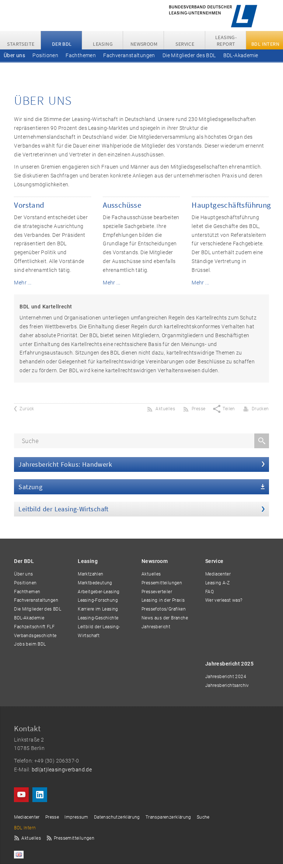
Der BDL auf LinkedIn (39, 794)
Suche (203, 817)
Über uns (14, 55)
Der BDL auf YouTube (21, 794)
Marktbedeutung (95, 582)
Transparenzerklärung (168, 817)
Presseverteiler (157, 591)
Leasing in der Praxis (163, 600)
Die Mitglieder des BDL (189, 55)
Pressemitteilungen (162, 582)
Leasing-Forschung (98, 600)
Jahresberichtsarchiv (227, 685)
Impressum (76, 817)
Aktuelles (151, 574)
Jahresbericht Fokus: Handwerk (65, 464)
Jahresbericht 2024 (225, 676)
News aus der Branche (165, 618)
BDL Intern (25, 827)
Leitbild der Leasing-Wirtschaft (63, 509)
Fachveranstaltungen (129, 55)
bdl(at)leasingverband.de (62, 770)
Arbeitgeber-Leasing (99, 591)
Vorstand (29, 205)
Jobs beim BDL (132, 68)
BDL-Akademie (240, 55)
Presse (52, 817)
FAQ (209, 591)
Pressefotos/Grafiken (164, 609)
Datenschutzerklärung (117, 817)
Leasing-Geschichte (98, 618)
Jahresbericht (156, 626)
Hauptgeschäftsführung (231, 205)
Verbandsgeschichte (82, 68)
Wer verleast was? (223, 600)
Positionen (45, 55)
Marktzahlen (90, 574)
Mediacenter (218, 574)
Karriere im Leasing (98, 609)
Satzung (30, 487)
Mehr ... (22, 283)
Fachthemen (81, 55)
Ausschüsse (122, 205)
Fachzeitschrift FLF (27, 68)
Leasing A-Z (217, 582)
